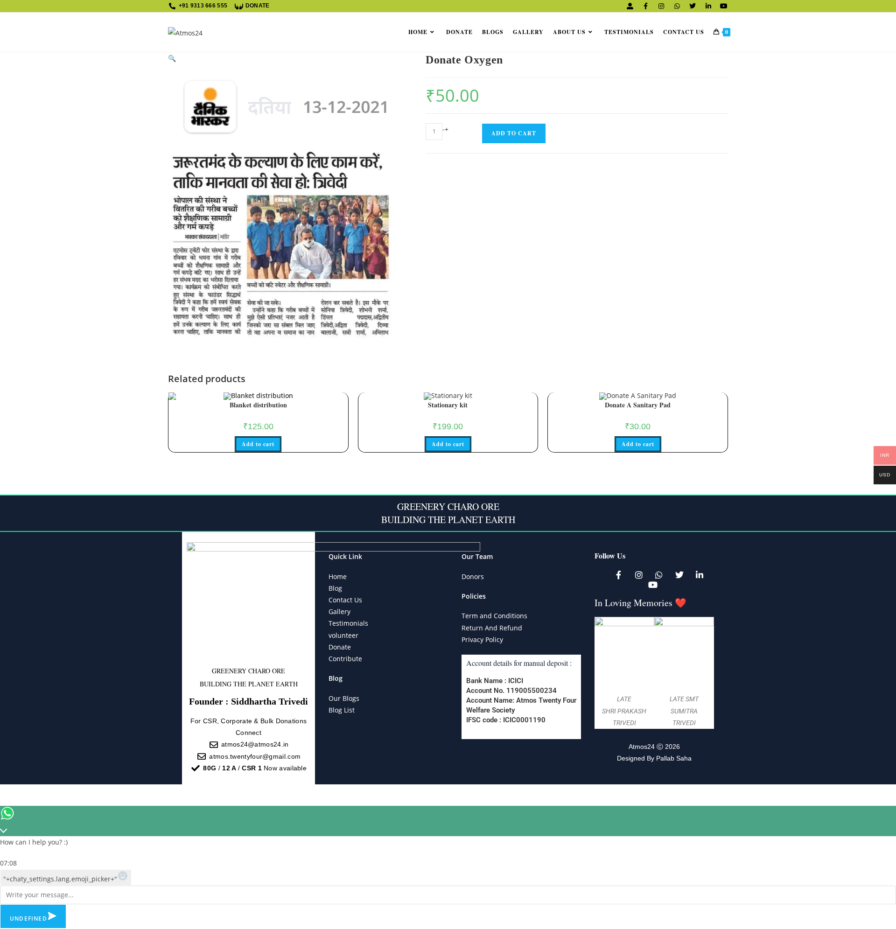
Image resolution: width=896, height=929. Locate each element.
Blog (335, 588)
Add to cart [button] (258, 444)
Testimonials (348, 623)
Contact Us (345, 599)
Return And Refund (492, 627)
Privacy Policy (482, 639)
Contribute (345, 658)
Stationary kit (448, 405)
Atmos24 (642, 746)
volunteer (343, 635)
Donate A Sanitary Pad (638, 405)
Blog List (342, 709)
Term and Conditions (494, 615)
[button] (172, 58)
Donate (340, 647)
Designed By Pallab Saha (654, 758)
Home (338, 576)
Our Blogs (344, 698)
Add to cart (513, 133)
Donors (473, 576)
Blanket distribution (258, 405)
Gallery (339, 611)
